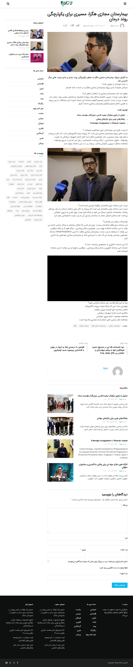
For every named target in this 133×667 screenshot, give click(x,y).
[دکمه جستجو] (8, 4)
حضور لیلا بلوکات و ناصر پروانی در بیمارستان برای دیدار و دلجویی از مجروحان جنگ (52, 612)
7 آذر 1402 (24, 60)
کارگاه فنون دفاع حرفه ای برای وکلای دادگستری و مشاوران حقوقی (103, 466)
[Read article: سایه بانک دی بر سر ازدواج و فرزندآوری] (37, 57)
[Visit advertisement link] (87, 333)
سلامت (41, 113)
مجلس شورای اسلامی (25, 202)
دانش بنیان (20, 188)
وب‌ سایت (124, 549)
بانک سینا (30, 171)
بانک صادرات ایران (36, 175)
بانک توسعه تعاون (30, 166)
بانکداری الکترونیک (16, 166)
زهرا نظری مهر (37, 193)
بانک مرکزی (24, 175)
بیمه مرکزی (21, 184)
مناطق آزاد (12, 202)
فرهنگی (41, 123)
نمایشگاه (9, 211)
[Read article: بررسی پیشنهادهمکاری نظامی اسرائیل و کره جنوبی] (37, 34)
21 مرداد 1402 (100, 25)
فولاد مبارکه (38, 202)
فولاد (8, 197)
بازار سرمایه (12, 162)
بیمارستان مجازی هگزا (99, 326)
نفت (17, 211)
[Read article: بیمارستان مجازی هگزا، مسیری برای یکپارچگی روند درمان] (37, 46)
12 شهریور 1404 (22, 36)
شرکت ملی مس (37, 197)
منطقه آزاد (39, 206)
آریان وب (111, 662)
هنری (42, 138)
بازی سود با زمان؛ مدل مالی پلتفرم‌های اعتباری (55, 646)
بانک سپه (39, 171)
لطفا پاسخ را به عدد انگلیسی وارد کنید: (113, 567)
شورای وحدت (25, 197)
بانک (42, 93)
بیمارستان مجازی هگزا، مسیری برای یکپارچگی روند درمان (18, 43)
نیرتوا (112, 25)
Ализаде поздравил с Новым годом (107, 123)
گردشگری (40, 133)
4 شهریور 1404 (110, 422)
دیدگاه (124, 505)
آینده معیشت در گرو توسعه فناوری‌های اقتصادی (55, 639)
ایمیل (82, 549)
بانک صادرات (20, 171)
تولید (40, 188)
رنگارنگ (41, 103)
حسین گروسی (31, 188)
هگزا (75, 326)
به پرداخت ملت (17, 179)
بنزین (40, 179)
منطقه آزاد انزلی (15, 206)
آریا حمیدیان (38, 162)
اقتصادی (40, 83)
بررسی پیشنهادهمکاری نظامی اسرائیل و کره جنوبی (18, 31)
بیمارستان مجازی (114, 326)
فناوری (41, 128)
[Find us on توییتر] (14, 662)
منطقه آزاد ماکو (37, 211)
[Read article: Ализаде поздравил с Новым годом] (60, 448)
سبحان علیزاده (84, 326)
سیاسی (41, 118)
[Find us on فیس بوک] (17, 662)
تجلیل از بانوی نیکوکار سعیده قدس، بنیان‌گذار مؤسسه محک (101, 115)
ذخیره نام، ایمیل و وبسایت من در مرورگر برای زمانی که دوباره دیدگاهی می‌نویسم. (98, 561)
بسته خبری (14, 175)
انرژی (42, 88)
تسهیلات (11, 184)
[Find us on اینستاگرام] (10, 662)
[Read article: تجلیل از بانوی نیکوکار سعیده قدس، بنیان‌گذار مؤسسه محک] (60, 403)
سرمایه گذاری (20, 193)
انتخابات (21, 162)
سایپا (28, 193)
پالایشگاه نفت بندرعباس (35, 215)
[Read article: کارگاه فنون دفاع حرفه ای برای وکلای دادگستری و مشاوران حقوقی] (60, 472)
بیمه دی (30, 184)
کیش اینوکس (38, 220)
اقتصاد (29, 162)
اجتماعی (41, 78)
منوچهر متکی (25, 211)
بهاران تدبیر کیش (30, 179)
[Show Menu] (125, 4)
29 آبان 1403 (111, 471)
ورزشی (41, 143)
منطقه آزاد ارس (28, 206)
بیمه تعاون (39, 184)
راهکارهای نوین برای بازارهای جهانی (110, 119)
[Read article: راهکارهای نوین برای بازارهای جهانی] (60, 426)
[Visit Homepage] (66, 3)
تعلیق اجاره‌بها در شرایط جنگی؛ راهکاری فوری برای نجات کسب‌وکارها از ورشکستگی (51, 622)
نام (126, 538)
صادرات (15, 197)
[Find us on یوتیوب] (6, 662)
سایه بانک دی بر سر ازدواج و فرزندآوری (19, 55)
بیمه (42, 98)
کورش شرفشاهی (20, 215)
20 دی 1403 (111, 444)
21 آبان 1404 (111, 399)
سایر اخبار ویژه (88, 25)
